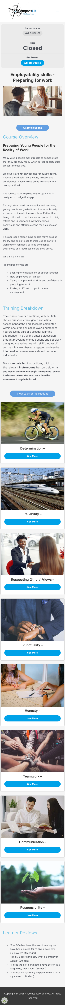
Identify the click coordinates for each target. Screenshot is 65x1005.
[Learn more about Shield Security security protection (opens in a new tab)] (4, 1000)
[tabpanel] (32, 527)
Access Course (32, 62)
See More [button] (32, 456)
